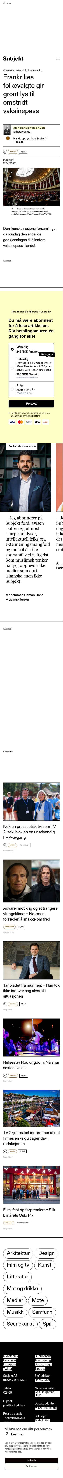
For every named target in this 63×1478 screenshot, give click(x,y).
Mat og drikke (22, 1289)
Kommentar (24, 845)
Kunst (44, 1265)
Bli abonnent (43, 1356)
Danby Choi (42, 1380)
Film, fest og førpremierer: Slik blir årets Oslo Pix (29, 1213)
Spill (48, 1324)
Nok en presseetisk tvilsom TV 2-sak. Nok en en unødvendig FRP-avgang (29, 832)
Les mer (17, 1434)
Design (46, 1253)
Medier (12, 845)
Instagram (9, 1364)
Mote (38, 1300)
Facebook (9, 1360)
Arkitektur (18, 1253)
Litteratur (17, 1277)
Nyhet (23, 152)
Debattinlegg (43, 1364)
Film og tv (8, 1223)
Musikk (15, 1312)
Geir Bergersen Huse (29, 127)
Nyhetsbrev (10, 1356)
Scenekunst (9, 927)
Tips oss (40, 1369)
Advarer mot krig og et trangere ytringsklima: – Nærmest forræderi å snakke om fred (30, 914)
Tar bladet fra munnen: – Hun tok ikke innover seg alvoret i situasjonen (31, 991)
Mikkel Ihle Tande (46, 1408)
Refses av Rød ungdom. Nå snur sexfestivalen (31, 1065)
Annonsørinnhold (23, 1223)
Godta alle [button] (31, 1460)
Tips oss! (18, 142)
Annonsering (43, 1360)
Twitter (7, 1369)
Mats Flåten (42, 1420)
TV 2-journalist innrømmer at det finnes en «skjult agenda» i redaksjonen (31, 1138)
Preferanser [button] (31, 1466)
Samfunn (13, 152)
